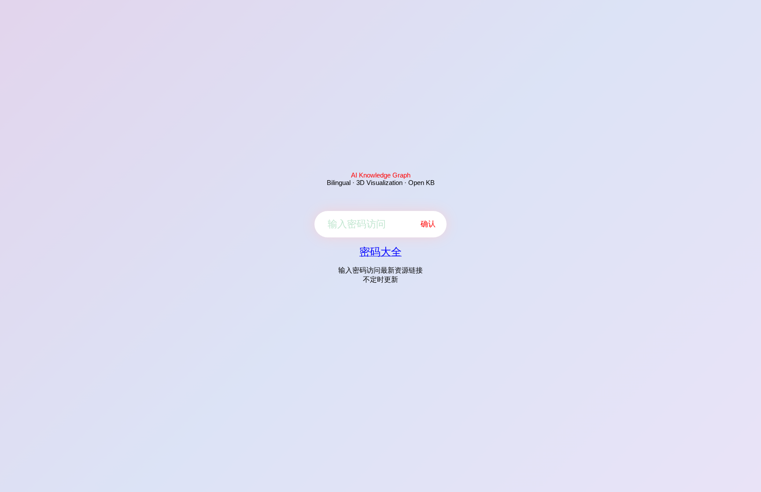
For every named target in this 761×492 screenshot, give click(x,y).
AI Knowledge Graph (380, 175)
